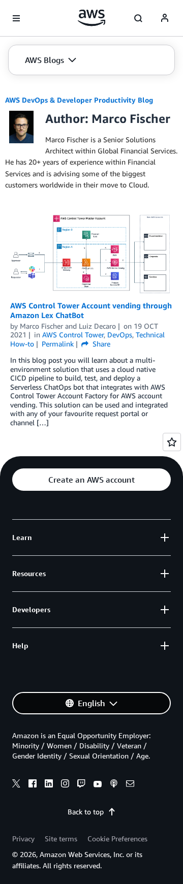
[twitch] (81, 785)
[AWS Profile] (165, 18)
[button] (50, 60)
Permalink (58, 343)
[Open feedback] (172, 442)
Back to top (86, 811)
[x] (16, 785)
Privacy (23, 838)
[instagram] (65, 785)
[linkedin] (49, 785)
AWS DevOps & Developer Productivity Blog (79, 100)
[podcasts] (114, 785)
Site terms (61, 838)
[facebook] (32, 785)
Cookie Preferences (117, 838)
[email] (130, 785)
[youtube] (98, 785)
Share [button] (100, 343)
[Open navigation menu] (16, 18)
